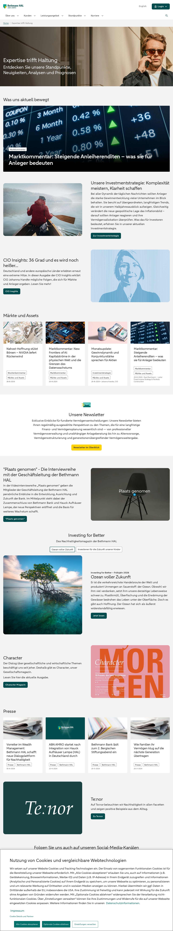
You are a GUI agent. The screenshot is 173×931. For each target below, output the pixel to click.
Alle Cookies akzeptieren (27, 924)
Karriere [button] (95, 15)
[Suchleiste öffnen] (167, 16)
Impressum (17, 911)
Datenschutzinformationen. (123, 903)
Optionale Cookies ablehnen (56, 924)
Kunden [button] (28, 15)
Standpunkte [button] (75, 15)
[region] (86, 890)
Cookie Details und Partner (22, 916)
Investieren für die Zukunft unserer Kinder (99, 549)
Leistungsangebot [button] (50, 15)
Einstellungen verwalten (85, 924)
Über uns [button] (10, 15)
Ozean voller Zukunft (62, 549)
